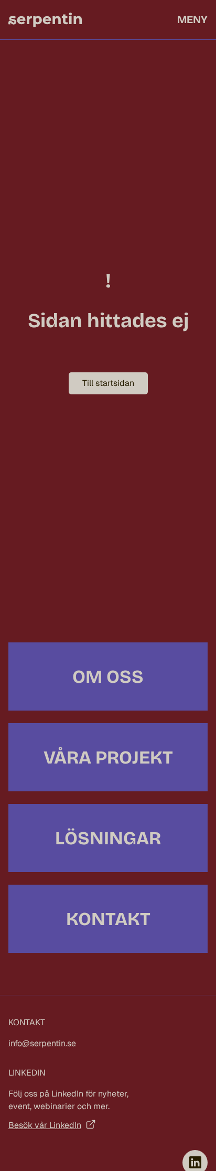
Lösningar (108, 838)
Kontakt (108, 919)
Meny (192, 19)
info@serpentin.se (42, 1043)
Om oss (108, 676)
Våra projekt (108, 757)
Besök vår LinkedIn (44, 1125)
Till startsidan (108, 383)
